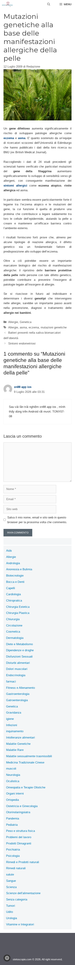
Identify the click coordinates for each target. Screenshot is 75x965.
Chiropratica (14, 600)
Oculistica (12, 781)
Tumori (10, 905)
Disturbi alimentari (18, 663)
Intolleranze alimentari (20, 737)
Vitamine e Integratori (20, 924)
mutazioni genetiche (54, 327)
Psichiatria (13, 849)
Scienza (11, 887)
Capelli (10, 588)
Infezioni (11, 725)
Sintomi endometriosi (22, 343)
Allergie (13, 322)
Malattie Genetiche (18, 743)
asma (21, 138)
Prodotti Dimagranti (18, 843)
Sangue (11, 880)
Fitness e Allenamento (20, 687)
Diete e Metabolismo (19, 644)
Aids (9, 550)
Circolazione (14, 625)
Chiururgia (13, 619)
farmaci (11, 681)
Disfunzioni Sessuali (19, 656)
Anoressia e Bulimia (19, 569)
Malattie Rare (15, 750)
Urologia (11, 918)
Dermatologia (14, 638)
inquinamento (14, 731)
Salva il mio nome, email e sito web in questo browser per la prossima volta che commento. (37, 520)
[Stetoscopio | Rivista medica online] (7, 4)
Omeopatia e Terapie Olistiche (25, 787)
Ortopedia (12, 799)
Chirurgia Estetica (17, 606)
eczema (8, 138)
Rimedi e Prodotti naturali (22, 862)
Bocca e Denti (15, 582)
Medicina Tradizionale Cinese (25, 762)
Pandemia (12, 818)
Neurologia (13, 775)
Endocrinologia (15, 675)
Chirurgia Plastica (17, 613)
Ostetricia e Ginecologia (22, 806)
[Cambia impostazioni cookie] (6, 958)
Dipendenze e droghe (20, 650)
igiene (10, 719)
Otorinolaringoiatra (18, 812)
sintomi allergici (15, 185)
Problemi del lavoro (18, 837)
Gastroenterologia (17, 694)
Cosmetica (13, 631)
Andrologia (13, 563)
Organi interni (15, 793)
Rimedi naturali (16, 868)
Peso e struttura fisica (20, 831)
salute (10, 874)
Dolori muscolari (16, 669)
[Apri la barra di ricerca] (49, 4)
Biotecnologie (15, 575)
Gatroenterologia (17, 700)
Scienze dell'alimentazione (23, 893)
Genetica (25, 322)
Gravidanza (13, 712)
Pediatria (12, 824)
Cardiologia (13, 594)
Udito (9, 912)
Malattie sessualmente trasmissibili (29, 756)
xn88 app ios (22, 387)
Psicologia (13, 856)
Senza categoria (16, 899)
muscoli (11, 768)
